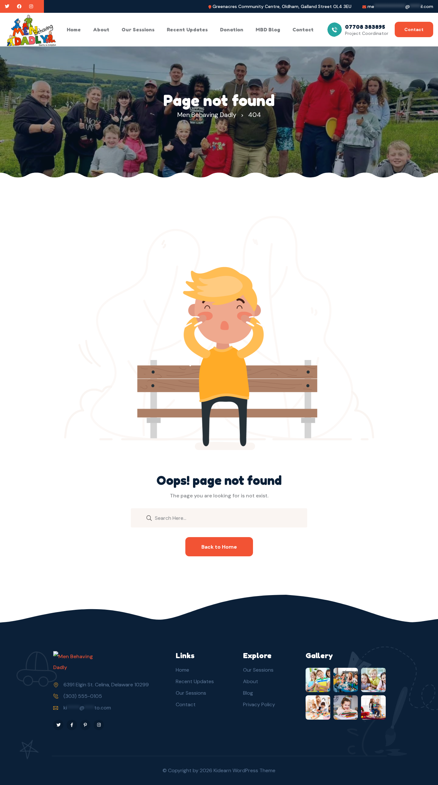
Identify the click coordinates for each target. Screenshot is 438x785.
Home (74, 29)
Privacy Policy (259, 704)
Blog (248, 693)
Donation (231, 29)
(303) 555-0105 (82, 696)
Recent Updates (187, 29)
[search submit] (149, 517)
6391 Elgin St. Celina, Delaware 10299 (106, 684)
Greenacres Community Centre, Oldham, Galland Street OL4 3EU (282, 6)
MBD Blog (268, 29)
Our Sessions (138, 29)
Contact (303, 29)
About (101, 29)
